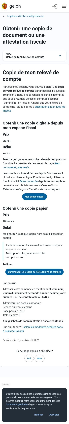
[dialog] (34, 405)
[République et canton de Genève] (4, 6)
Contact (6, 384)
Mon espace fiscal (34, 196)
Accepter (54, 414)
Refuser (38, 414)
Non (39, 358)
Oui (29, 358)
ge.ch (15, 6)
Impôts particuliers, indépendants (25, 16)
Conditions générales (17, 404)
